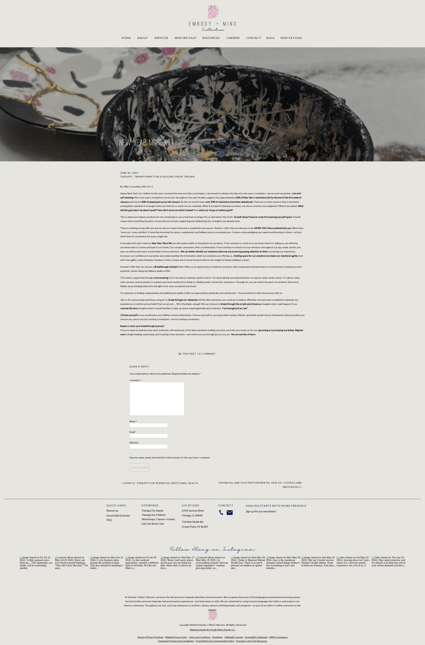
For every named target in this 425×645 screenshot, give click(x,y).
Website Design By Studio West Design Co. (212, 629)
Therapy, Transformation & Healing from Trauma (157, 176)
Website (133, 442)
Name (133, 421)
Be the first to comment (197, 353)
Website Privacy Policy (176, 637)
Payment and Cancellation (181, 641)
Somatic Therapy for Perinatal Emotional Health (160, 483)
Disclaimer (217, 637)
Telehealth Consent (233, 637)
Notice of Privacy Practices (150, 637)
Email (132, 431)
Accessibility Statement (256, 637)
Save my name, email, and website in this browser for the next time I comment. (169, 457)
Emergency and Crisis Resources (251, 641)
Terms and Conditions (200, 637)
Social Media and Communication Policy (215, 641)
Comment (135, 380)
